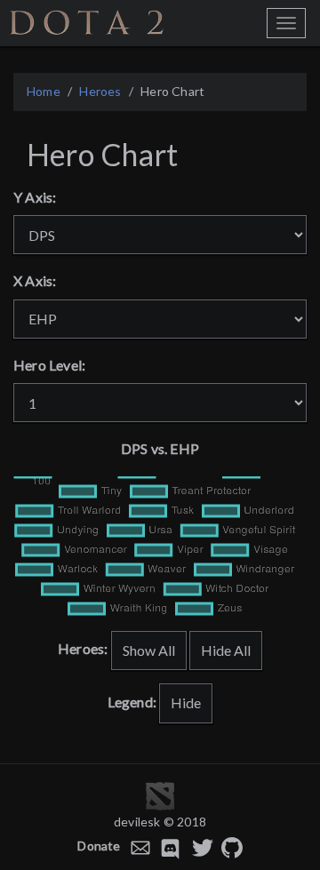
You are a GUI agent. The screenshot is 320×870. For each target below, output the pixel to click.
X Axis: (34, 280)
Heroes (100, 91)
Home (43, 91)
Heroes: (83, 648)
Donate (98, 845)
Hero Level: (49, 364)
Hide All (226, 650)
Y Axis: (34, 196)
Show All (149, 650)
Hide (186, 702)
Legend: (132, 701)
